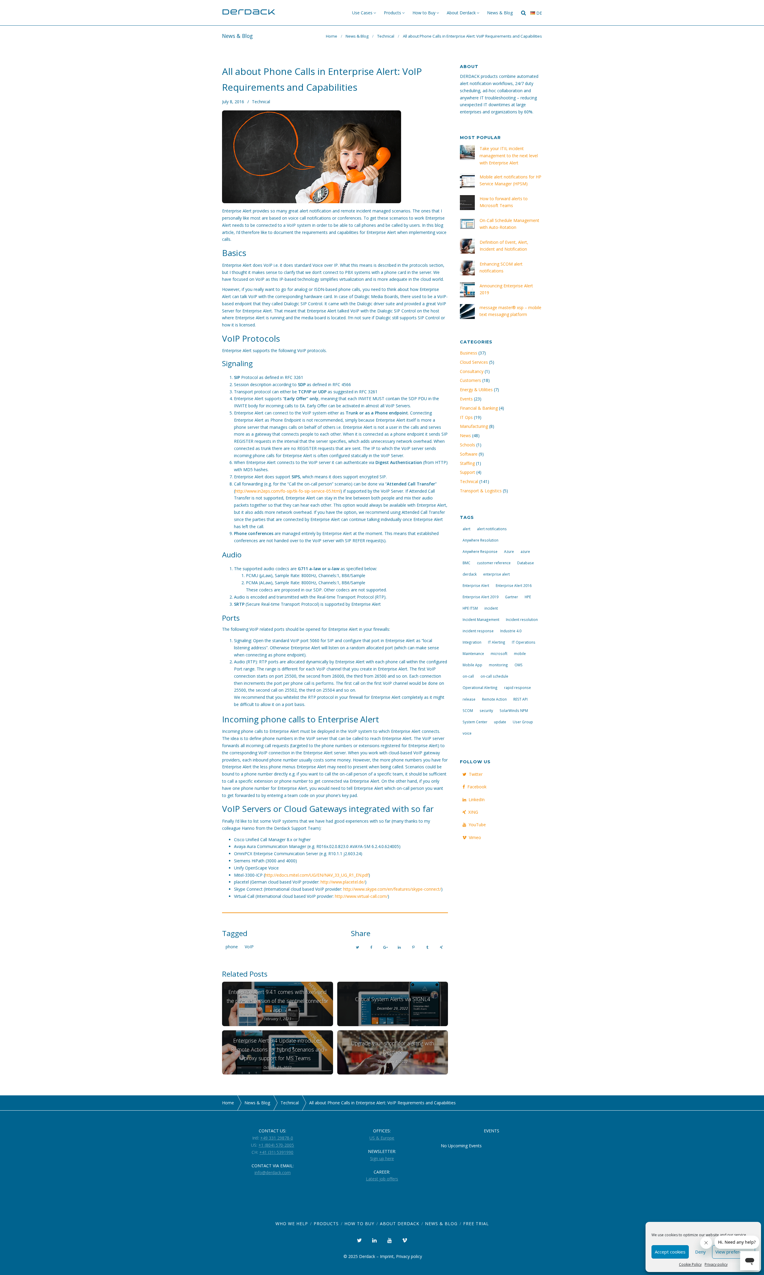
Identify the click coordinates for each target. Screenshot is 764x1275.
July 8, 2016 (233, 101)
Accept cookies (670, 1252)
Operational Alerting (480, 687)
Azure (509, 551)
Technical (385, 36)
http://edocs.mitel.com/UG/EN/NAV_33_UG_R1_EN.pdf (317, 875)
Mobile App (472, 664)
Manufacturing (474, 426)
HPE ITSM (470, 608)
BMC (466, 562)
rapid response (517, 687)
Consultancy (471, 371)
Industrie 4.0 (510, 630)
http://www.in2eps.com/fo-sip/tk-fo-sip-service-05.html (288, 491)
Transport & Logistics (481, 491)
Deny (700, 1252)
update (500, 721)
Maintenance (473, 653)
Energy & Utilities (476, 389)
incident (491, 608)
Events (466, 399)
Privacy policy (716, 1264)
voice (467, 733)
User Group (523, 721)
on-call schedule (494, 676)
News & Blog (500, 13)
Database (525, 562)
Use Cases (362, 13)
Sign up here (382, 1158)
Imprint (387, 1256)
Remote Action (494, 699)
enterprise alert (496, 574)
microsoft (499, 653)
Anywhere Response (480, 551)
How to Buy (423, 13)
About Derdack (461, 13)
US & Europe (381, 1138)
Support (467, 472)
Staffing (467, 463)
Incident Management (481, 619)
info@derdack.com (273, 1172)
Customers (470, 380)
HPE (528, 596)
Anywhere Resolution (480, 540)
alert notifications (492, 528)
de (538, 13)
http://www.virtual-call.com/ (361, 896)
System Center (475, 721)
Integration (472, 642)
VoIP (249, 946)
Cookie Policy (690, 1264)
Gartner (511, 596)
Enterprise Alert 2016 (514, 585)
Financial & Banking (479, 408)
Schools (467, 445)
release (469, 699)
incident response (478, 630)
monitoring (498, 664)
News (465, 435)
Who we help (291, 1223)
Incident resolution (522, 619)
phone (232, 946)
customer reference (494, 562)
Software (469, 454)
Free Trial (476, 1223)
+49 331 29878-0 (276, 1138)
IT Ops (466, 417)
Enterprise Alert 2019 (480, 596)
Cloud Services (474, 362)
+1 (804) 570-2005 (276, 1145)
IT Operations (523, 642)
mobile (520, 653)
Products (392, 13)
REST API (520, 699)
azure (525, 551)
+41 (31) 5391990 (276, 1152)
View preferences (733, 1252)
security (486, 710)
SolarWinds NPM (514, 710)
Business (468, 353)
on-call (468, 676)
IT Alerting (496, 642)
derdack (470, 574)
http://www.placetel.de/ (343, 882)
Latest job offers (382, 1179)
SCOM (468, 710)
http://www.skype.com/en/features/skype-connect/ (392, 889)
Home (331, 36)
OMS (519, 664)
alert (466, 528)
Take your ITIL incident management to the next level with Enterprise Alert (509, 156)
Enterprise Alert (476, 585)
